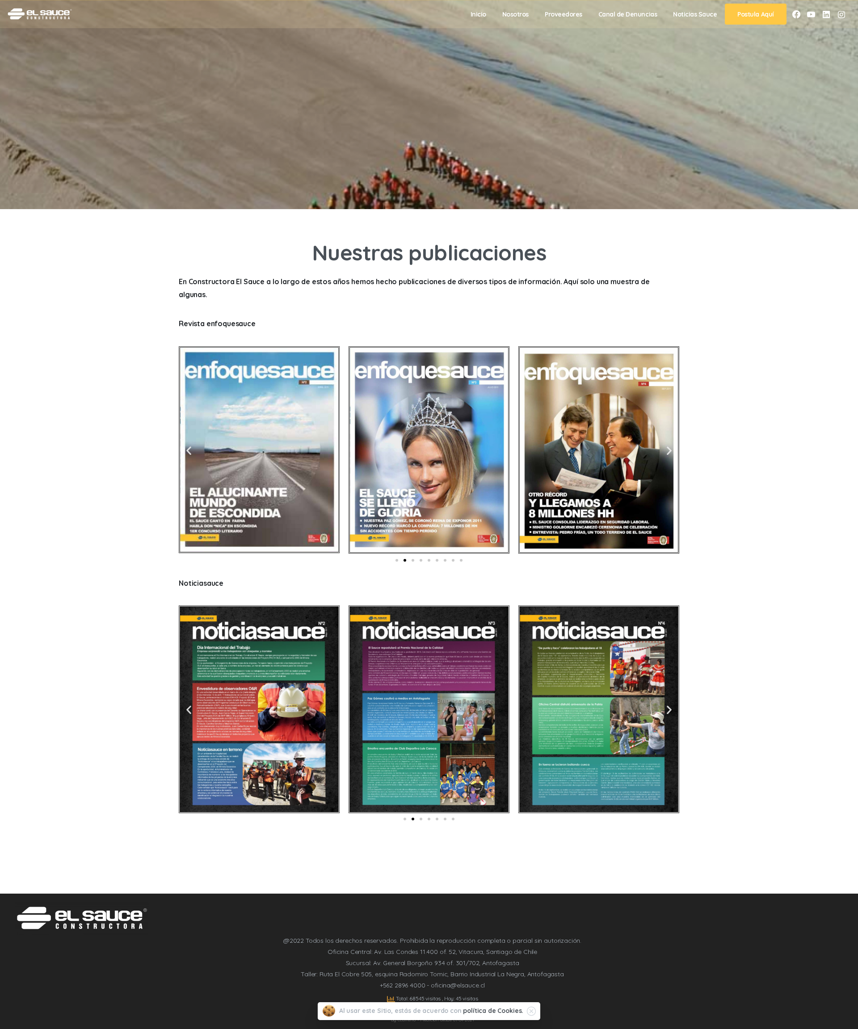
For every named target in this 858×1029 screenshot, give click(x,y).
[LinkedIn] (826, 14)
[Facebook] (796, 14)
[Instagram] (841, 14)
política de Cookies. (493, 1011)
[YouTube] (811, 14)
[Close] (531, 1011)
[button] (188, 450)
